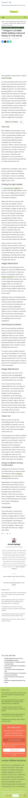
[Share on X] (5, 42)
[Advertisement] (14, 58)
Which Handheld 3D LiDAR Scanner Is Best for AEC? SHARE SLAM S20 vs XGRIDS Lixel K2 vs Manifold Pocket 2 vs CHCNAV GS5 (13, 601)
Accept (15, 795)
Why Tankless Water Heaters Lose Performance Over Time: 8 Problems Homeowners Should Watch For (13, 594)
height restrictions (7, 277)
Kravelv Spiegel (7, 38)
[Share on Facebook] (2, 42)
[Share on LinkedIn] (8, 42)
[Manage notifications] (25, 795)
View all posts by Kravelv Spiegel (14, 547)
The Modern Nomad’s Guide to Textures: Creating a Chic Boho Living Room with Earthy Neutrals (13, 608)
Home (3, 21)
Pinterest (22, 567)
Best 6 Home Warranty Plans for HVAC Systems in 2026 (14, 5)
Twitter (17, 567)
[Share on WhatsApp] (10, 42)
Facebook (14, 568)
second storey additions (12, 188)
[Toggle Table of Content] (20, 122)
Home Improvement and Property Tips (16, 21)
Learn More (8, 795)
